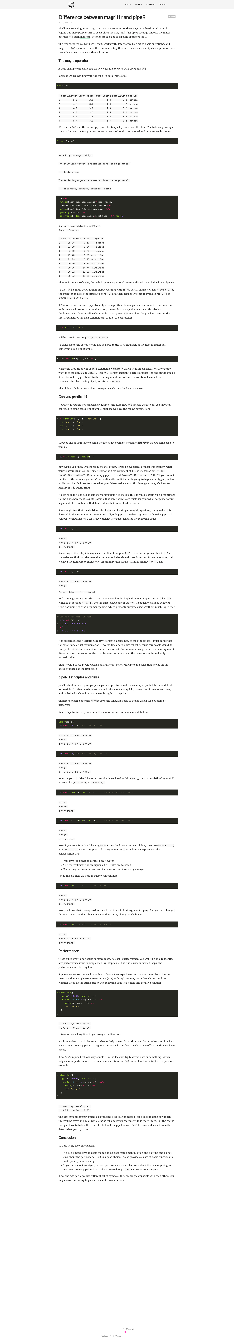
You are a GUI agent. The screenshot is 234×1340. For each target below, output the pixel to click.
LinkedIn (150, 4)
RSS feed (104, 1336)
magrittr (85, 36)
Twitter (162, 4)
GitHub (138, 4)
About (128, 4)
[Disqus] (117, 1219)
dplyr (135, 32)
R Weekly (117, 1336)
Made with (130, 1329)
